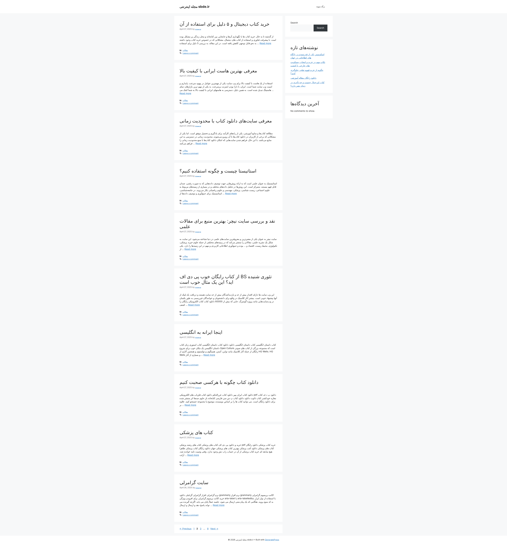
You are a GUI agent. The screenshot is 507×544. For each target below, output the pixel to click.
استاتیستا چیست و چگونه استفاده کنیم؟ (218, 171)
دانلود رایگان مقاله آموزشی (303, 78)
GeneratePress (272, 539)
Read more (265, 43)
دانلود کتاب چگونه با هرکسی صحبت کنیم (219, 382)
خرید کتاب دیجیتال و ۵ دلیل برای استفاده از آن (224, 24)
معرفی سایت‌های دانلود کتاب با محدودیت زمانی (226, 121)
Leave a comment (190, 53)
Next (214, 528)
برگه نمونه (320, 6)
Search (294, 22)
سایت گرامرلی (194, 482)
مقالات (185, 50)
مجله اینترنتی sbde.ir (195, 7)
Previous (185, 528)
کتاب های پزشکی (196, 432)
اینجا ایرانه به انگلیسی (201, 332)
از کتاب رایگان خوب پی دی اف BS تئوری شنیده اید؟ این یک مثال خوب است (226, 279)
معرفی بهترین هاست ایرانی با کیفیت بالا (218, 70)
